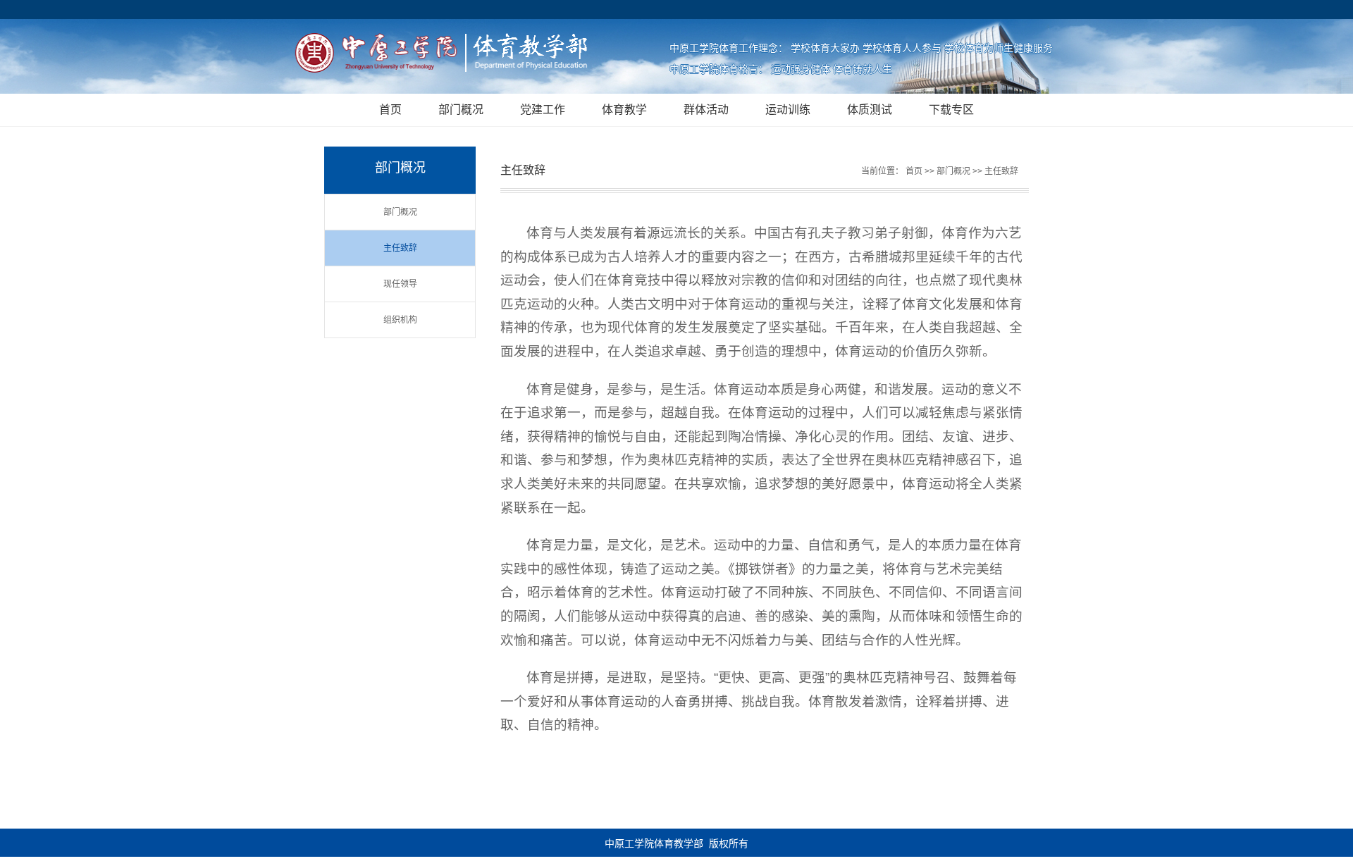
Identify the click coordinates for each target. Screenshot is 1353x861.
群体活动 (706, 110)
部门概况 (460, 110)
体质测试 (869, 110)
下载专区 (951, 110)
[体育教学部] (447, 54)
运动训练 (787, 110)
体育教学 (624, 110)
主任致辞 (400, 248)
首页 (390, 110)
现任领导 (400, 284)
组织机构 (400, 320)
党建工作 (542, 110)
